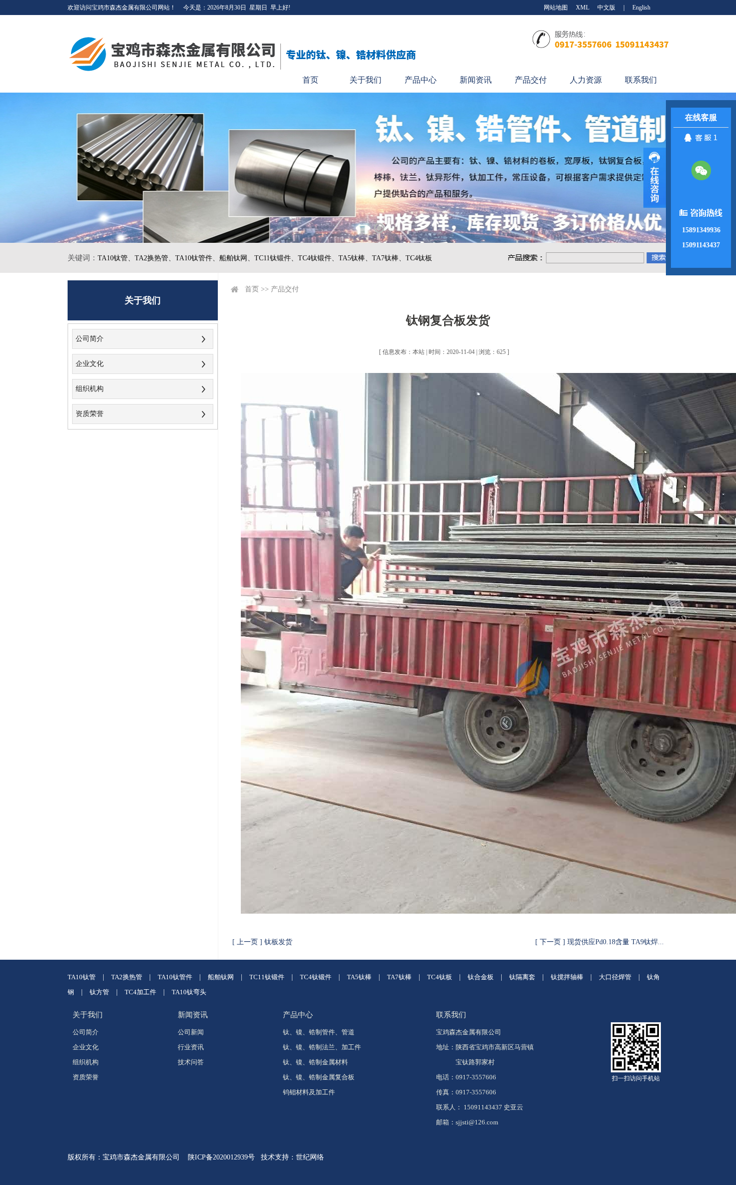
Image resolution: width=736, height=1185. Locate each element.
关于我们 (365, 80)
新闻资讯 (476, 80)
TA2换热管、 (155, 258)
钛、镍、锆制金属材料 (315, 1062)
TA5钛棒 (359, 977)
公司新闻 (191, 1032)
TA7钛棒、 (389, 258)
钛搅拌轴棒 (567, 977)
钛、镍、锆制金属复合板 (318, 1077)
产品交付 (531, 80)
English (641, 7)
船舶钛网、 (236, 258)
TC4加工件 (140, 992)
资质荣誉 (90, 414)
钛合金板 (481, 977)
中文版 (606, 7)
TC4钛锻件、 (318, 258)
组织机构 (90, 388)
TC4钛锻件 (315, 977)
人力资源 (586, 80)
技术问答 (191, 1062)
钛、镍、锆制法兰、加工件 (322, 1047)
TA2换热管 (126, 977)
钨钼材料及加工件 (309, 1092)
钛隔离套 (522, 977)
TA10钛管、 (116, 258)
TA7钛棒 (399, 977)
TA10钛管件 (175, 977)
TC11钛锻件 (266, 977)
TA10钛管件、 (197, 258)
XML (582, 7)
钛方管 (99, 992)
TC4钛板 (419, 258)
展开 (654, 178)
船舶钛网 (221, 977)
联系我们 (641, 80)
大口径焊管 (615, 977)
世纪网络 (310, 1157)
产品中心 (421, 80)
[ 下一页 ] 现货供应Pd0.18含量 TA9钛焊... (599, 942)
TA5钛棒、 (355, 258)
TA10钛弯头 (189, 992)
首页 (310, 80)
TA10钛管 (82, 977)
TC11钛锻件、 (276, 258)
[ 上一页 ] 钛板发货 (262, 942)
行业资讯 (191, 1047)
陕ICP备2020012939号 (221, 1157)
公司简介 (90, 338)
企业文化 (90, 363)
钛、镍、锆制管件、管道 (318, 1032)
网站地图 (556, 7)
